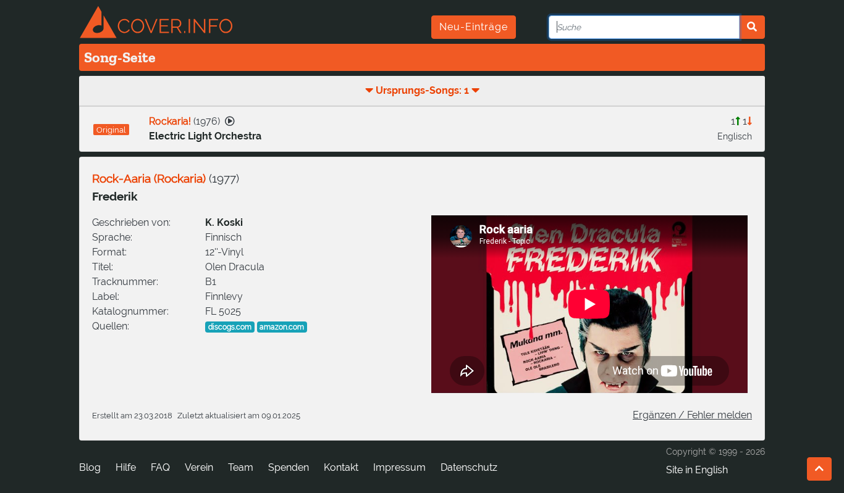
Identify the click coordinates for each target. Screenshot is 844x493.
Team (240, 467)
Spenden (288, 467)
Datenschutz (469, 467)
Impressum (399, 467)
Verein (199, 467)
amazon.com (282, 327)
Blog (90, 467)
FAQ (160, 467)
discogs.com (229, 327)
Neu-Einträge (473, 27)
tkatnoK (341, 467)
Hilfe (126, 467)
